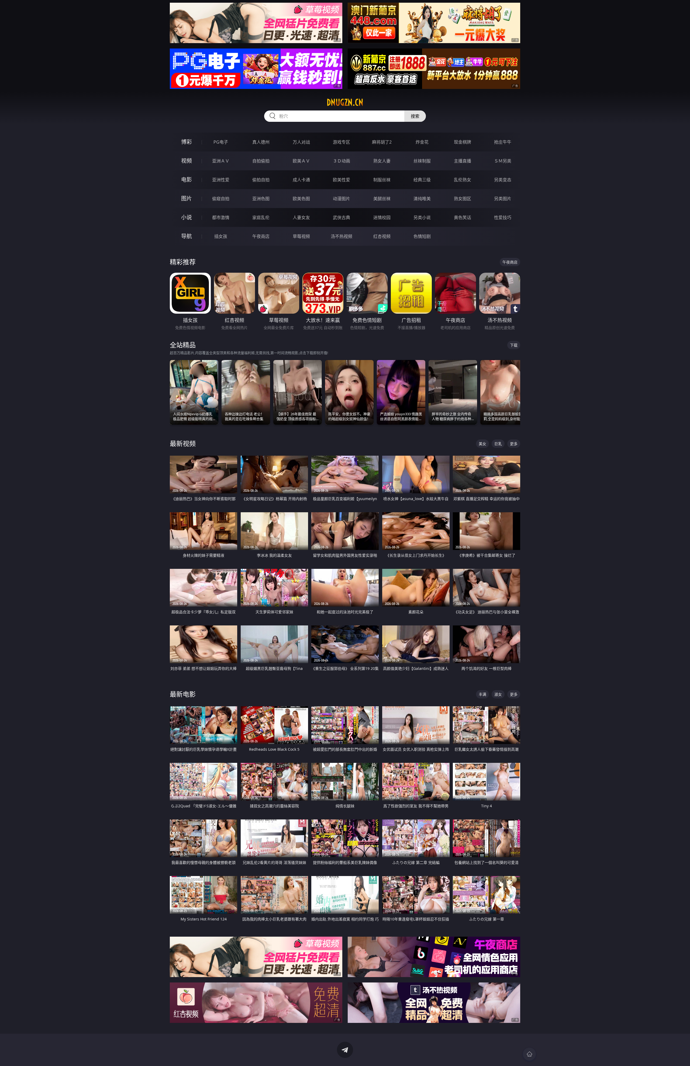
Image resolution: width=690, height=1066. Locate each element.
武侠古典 (341, 217)
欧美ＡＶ (301, 161)
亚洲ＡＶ (220, 161)
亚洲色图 (261, 199)
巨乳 (498, 443)
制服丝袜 (382, 180)
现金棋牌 (462, 142)
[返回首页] (529, 1054)
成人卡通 (301, 180)
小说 (186, 217)
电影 (186, 179)
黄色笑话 (462, 217)
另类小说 (422, 217)
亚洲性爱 (220, 180)
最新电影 (183, 694)
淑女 (498, 694)
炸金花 (422, 142)
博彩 (186, 142)
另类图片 (502, 199)
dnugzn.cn (345, 102)
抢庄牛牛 (502, 142)
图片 (186, 198)
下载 (514, 345)
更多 (514, 443)
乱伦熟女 (462, 180)
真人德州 (261, 142)
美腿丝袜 (382, 199)
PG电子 (220, 142)
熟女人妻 (382, 161)
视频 (186, 160)
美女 (482, 443)
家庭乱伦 (261, 217)
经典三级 (422, 180)
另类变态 (502, 180)
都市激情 (220, 217)
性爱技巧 (502, 217)
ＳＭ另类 (502, 161)
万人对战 (301, 142)
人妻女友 (301, 217)
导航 (186, 236)
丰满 (482, 694)
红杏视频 (382, 236)
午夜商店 (261, 236)
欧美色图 (301, 199)
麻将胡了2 (382, 142)
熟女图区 (462, 199)
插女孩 (220, 236)
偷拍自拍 (261, 180)
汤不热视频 (341, 236)
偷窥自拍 (220, 199)
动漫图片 (341, 199)
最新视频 (183, 443)
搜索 (415, 116)
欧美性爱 (341, 180)
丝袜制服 (422, 161)
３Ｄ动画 (341, 161)
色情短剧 (422, 236)
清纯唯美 (422, 199)
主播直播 (462, 161)
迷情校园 (382, 217)
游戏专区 (341, 142)
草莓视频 (301, 236)
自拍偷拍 (261, 161)
